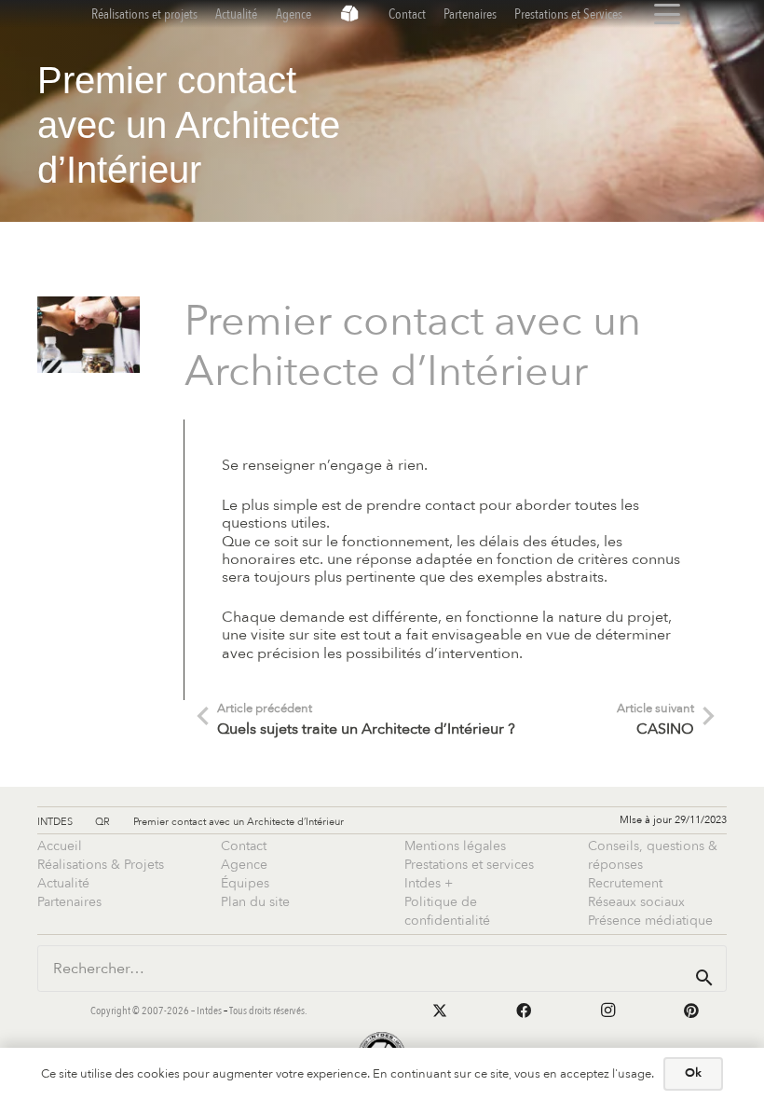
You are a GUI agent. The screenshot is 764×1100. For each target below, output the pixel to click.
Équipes (245, 883)
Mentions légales (455, 846)
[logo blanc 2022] (349, 14)
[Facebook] (523, 1010)
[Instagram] (607, 1010)
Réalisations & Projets (100, 864)
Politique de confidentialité (447, 911)
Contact (243, 846)
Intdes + (428, 883)
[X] (439, 1010)
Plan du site (255, 902)
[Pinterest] (691, 1010)
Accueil (59, 846)
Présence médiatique (650, 920)
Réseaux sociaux (636, 902)
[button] (667, 14)
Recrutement (625, 883)
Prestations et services (469, 864)
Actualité (63, 883)
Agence (244, 864)
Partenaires (69, 902)
